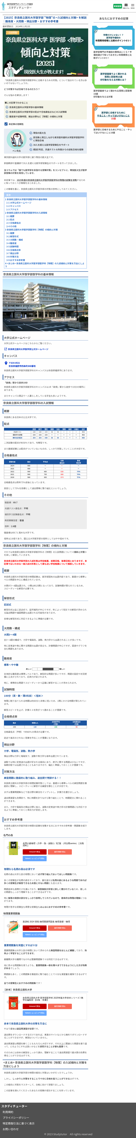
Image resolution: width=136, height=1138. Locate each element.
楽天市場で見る (59, 852)
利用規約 (8, 1112)
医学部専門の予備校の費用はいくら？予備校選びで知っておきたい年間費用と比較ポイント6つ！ (113, 54)
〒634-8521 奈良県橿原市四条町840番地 (22, 364)
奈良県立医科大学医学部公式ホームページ (28, 349)
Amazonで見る (34, 852)
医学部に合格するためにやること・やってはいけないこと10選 (113, 131)
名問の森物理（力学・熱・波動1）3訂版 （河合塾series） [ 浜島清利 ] (53, 844)
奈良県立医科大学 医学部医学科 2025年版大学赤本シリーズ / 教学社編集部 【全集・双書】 (53, 999)
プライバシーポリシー (16, 1118)
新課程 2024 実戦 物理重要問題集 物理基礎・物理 (46, 922)
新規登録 (117, 6)
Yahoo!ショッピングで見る (34, 858)
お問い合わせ (11, 1129)
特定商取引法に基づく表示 (19, 1123)
